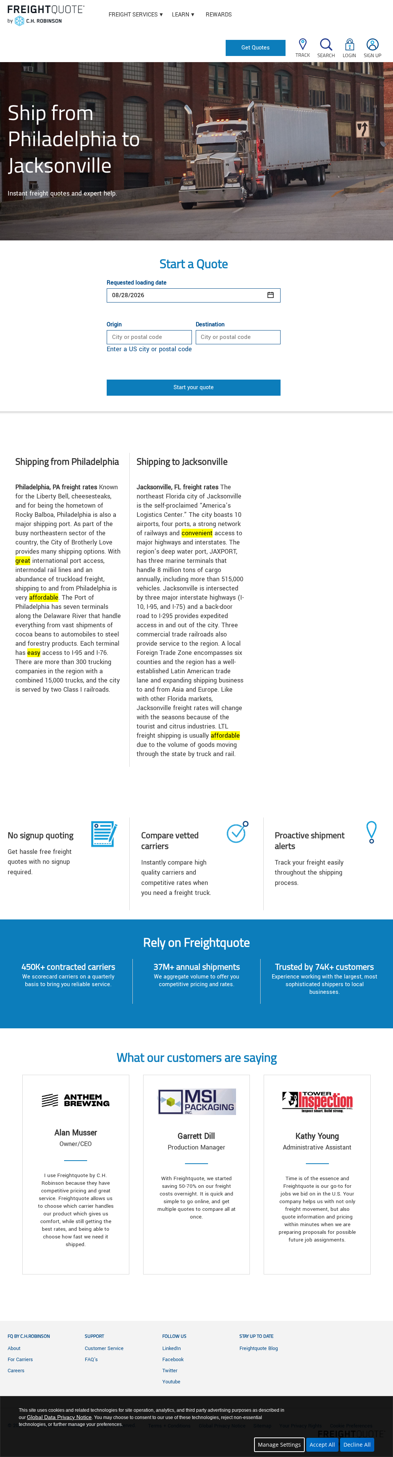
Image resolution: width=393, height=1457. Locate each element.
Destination (210, 325)
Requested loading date (137, 283)
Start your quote (193, 387)
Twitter (169, 1370)
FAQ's (91, 1359)
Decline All (357, 1444)
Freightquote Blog (258, 1348)
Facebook (172, 1359)
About (14, 1348)
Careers (16, 1370)
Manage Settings (279, 1444)
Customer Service (104, 1348)
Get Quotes (255, 48)
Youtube (171, 1381)
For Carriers (20, 1359)
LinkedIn (171, 1348)
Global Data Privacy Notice (59, 1417)
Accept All (322, 1444)
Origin (114, 325)
